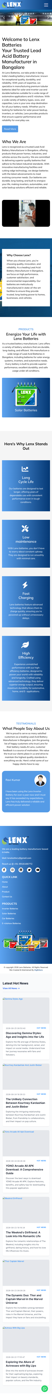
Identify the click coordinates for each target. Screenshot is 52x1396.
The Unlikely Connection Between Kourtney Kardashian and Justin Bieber (25, 1103)
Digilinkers (38, 970)
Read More (10, 128)
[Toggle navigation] (46, 5)
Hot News (41, 1028)
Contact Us (7, 896)
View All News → (11, 988)
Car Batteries (8, 918)
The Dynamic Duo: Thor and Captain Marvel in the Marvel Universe (24, 1299)
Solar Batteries (9, 913)
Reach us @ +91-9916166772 (17, 863)
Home (5, 882)
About (5, 886)
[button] (4, 18)
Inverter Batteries (10, 908)
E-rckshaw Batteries (11, 923)
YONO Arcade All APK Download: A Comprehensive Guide (24, 1169)
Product (5, 891)
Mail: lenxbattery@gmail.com (16, 858)
